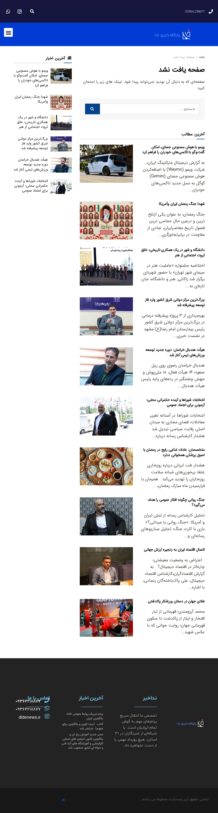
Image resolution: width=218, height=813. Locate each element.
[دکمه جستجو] (92, 109)
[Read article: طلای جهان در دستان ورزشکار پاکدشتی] (106, 618)
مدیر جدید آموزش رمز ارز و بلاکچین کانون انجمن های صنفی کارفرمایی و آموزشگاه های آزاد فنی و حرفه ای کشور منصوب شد (82, 741)
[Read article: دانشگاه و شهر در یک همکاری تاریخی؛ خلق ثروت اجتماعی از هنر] (106, 266)
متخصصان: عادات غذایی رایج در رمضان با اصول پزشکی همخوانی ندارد (174, 452)
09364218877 (28, 701)
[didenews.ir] (47, 716)
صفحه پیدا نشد (183, 57)
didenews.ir (29, 717)
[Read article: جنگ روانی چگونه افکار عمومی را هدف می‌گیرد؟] (106, 516)
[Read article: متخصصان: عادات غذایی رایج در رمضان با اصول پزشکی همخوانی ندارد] (106, 466)
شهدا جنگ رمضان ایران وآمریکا (182, 204)
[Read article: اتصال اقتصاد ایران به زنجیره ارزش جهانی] (106, 566)
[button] (32, 11)
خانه (201, 57)
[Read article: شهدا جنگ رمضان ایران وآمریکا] (106, 220)
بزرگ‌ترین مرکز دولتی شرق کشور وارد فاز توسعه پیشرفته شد (175, 302)
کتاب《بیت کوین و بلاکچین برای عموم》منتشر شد (82, 726)
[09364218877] (47, 700)
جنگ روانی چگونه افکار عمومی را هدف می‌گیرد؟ (176, 502)
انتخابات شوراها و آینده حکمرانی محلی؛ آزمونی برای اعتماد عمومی (175, 402)
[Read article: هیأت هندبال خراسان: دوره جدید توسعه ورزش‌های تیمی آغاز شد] (106, 366)
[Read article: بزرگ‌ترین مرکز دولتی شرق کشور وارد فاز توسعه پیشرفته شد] (106, 316)
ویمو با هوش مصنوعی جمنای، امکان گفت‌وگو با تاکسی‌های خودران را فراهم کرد (173, 149)
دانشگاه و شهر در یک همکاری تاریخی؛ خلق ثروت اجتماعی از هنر (173, 252)
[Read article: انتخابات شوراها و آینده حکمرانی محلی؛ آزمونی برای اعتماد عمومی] (106, 416)
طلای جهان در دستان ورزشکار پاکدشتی (176, 601)
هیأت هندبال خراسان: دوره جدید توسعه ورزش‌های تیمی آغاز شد (175, 352)
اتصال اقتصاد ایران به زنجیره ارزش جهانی (174, 549)
